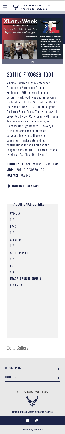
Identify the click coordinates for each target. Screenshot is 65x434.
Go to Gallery (17, 347)
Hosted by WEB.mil (32, 429)
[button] (5, 7)
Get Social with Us (32, 392)
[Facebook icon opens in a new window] (28, 420)
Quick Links (13, 367)
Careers (10, 376)
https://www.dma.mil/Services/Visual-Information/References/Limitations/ (30, 332)
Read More (17, 285)
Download (17, 186)
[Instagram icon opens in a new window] (37, 420)
